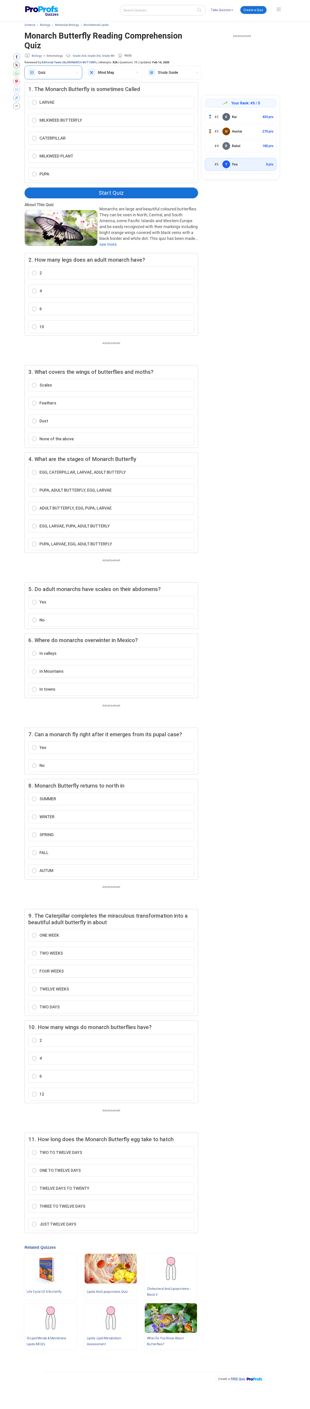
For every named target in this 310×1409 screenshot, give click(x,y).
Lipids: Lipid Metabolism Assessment (104, 1341)
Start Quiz (111, 193)
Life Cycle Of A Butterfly (44, 1291)
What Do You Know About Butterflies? (165, 1341)
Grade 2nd (79, 55)
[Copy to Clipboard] (17, 98)
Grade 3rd (94, 55)
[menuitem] (222, 10)
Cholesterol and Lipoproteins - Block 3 (169, 1291)
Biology (37, 55)
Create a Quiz (253, 10)
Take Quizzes (221, 10)
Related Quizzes (40, 1247)
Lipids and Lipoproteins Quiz (107, 1291)
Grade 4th (108, 55)
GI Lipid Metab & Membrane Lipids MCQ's (46, 1341)
